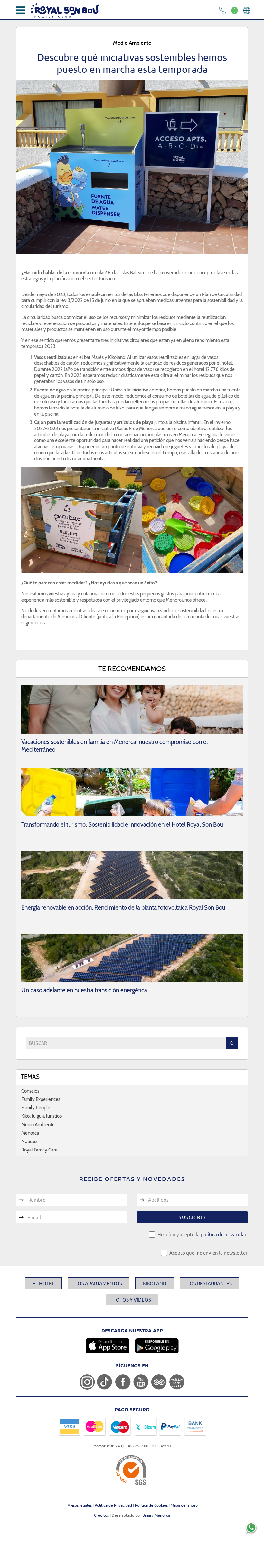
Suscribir (192, 1217)
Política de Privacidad (114, 1504)
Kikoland (154, 1283)
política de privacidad (224, 1234)
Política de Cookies (152, 1504)
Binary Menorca (156, 1514)
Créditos (101, 1514)
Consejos (30, 1091)
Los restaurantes (209, 1283)
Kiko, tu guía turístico (41, 1116)
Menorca (30, 1133)
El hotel (43, 1283)
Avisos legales (80, 1504)
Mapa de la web (184, 1504)
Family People (35, 1108)
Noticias (29, 1141)
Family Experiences (40, 1099)
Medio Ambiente (38, 1125)
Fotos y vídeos (132, 1299)
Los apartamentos (98, 1283)
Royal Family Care (39, 1150)
